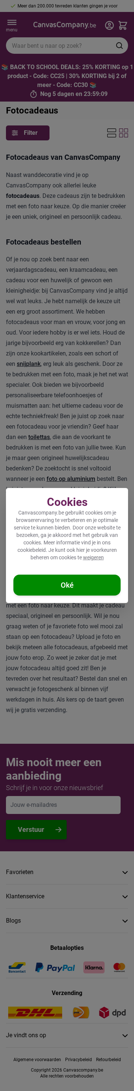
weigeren (93, 557)
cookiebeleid (31, 550)
